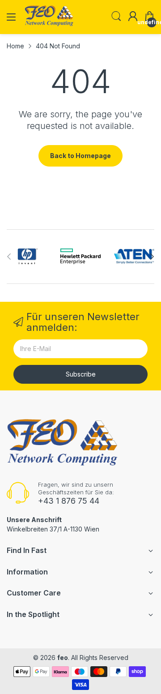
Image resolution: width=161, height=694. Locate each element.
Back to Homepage (80, 155)
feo (62, 657)
